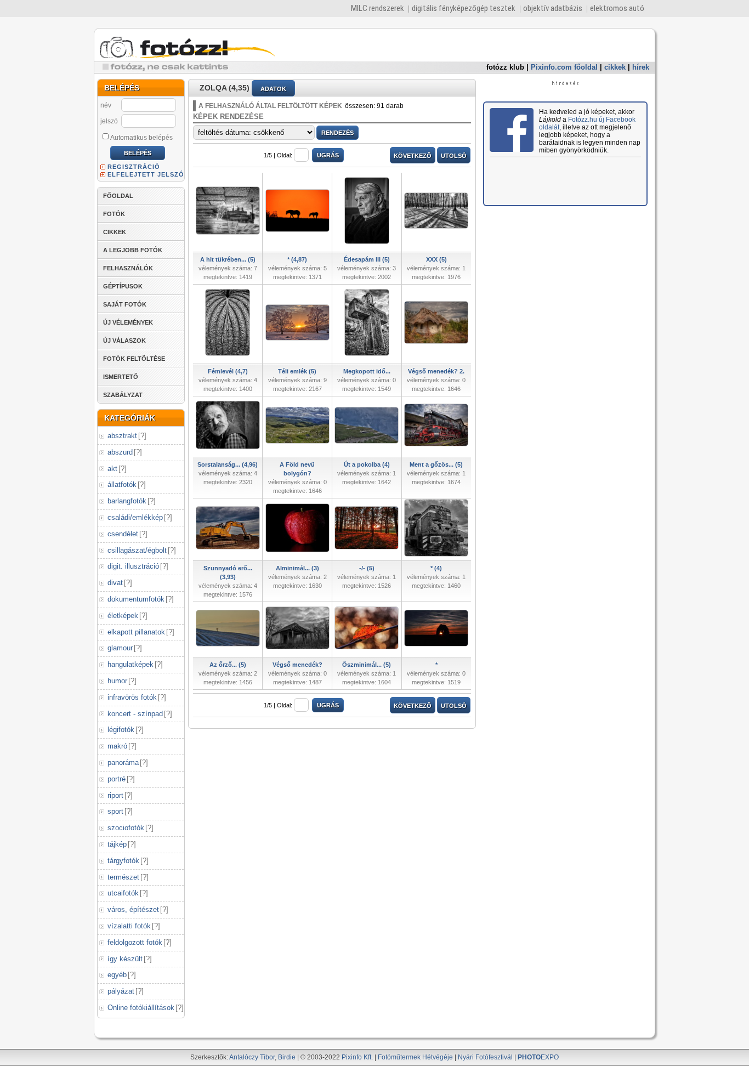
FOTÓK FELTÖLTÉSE (134, 358)
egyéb (117, 975)
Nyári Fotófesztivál (485, 1057)
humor (117, 681)
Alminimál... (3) (297, 568)
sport (115, 811)
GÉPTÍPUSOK (123, 286)
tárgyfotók (123, 861)
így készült (125, 959)
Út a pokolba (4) (367, 464)
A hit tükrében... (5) (228, 259)
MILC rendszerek (377, 8)
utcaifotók (123, 893)
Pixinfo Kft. (357, 1057)
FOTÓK (114, 214)
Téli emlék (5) (297, 371)
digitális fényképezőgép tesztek (463, 8)
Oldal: (284, 155)
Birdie (287, 1057)
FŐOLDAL (118, 195)
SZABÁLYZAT (123, 395)
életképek (122, 615)
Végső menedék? (297, 664)
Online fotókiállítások (140, 1007)
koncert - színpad (135, 714)
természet (123, 877)
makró (117, 746)
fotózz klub (505, 67)
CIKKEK (114, 232)
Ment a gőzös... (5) (436, 464)
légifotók (120, 729)
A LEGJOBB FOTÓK (132, 250)
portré (116, 779)
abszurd (120, 452)
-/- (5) (366, 568)
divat (115, 583)
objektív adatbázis (552, 8)
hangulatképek (130, 664)
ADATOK (273, 89)
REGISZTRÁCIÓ (133, 166)
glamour (120, 648)
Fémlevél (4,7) (228, 371)
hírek (640, 67)
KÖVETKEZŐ (413, 155)
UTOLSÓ (454, 155)
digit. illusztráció (133, 566)
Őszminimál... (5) (366, 664)
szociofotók (125, 828)
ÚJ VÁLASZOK (124, 340)
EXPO (538, 1057)
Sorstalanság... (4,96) (227, 464)
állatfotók (122, 484)
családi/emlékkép (135, 517)
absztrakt (122, 436)
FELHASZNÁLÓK (128, 268)
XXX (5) (436, 259)
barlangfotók (126, 501)
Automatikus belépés (141, 137)
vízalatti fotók (129, 926)
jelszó (109, 121)
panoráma (123, 762)
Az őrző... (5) (227, 664)
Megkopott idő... (366, 371)
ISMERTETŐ (120, 376)
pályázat (120, 991)
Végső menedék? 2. (436, 371)
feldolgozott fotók (134, 942)
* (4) (436, 568)
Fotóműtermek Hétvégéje (415, 1057)
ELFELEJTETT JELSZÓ (145, 174)
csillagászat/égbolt (137, 550)
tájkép (117, 844)
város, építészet (133, 909)
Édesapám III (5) (367, 259)
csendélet (122, 534)
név (105, 105)
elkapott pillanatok (136, 632)
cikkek (615, 67)
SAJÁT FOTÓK (124, 304)
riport (115, 795)
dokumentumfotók (135, 599)
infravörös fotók (132, 697)
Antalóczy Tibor (252, 1057)
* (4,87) (297, 259)
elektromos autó (617, 8)
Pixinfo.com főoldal (564, 67)
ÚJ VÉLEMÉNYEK (128, 322)
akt (112, 468)
